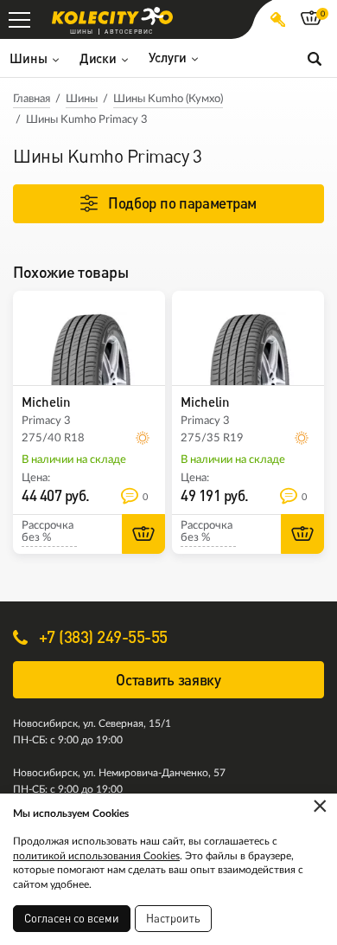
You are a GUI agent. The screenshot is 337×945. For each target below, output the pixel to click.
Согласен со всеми (71, 918)
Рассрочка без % (47, 531)
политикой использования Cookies (96, 856)
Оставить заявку (168, 680)
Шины (82, 99)
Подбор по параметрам (182, 203)
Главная (31, 99)
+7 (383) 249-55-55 (101, 636)
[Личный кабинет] (277, 19)
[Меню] (19, 19)
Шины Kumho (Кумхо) (168, 99)
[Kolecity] (112, 16)
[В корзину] (143, 534)
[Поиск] (314, 58)
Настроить (173, 918)
